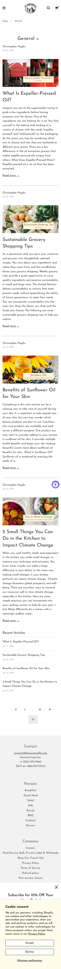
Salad (30, 800)
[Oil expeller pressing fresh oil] (30, 73)
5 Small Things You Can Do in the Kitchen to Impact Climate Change (28, 539)
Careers (30, 848)
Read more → (11, 175)
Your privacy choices (30, 878)
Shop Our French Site (30, 858)
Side (30, 805)
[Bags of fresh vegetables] (30, 219)
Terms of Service (30, 868)
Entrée (31, 810)
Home (5, 21)
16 (50, 709)
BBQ (30, 815)
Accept (30, 943)
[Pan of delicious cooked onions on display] (30, 511)
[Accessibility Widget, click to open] (55, 484)
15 (40, 709)
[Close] (56, 887)
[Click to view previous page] (16, 709)
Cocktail (30, 820)
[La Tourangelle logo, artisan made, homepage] (31, 8)
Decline (29, 952)
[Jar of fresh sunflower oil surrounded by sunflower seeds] (30, 370)
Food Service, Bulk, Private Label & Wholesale (30, 853)
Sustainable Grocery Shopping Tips (24, 655)
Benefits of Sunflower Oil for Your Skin (26, 668)
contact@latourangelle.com (30, 753)
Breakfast (30, 790)
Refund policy (30, 873)
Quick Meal (31, 795)
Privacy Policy (36, 934)
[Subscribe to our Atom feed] (37, 38)
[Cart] (57, 8)
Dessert (30, 825)
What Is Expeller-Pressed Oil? (20, 641)
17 (33, 719)
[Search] (48, 8)
